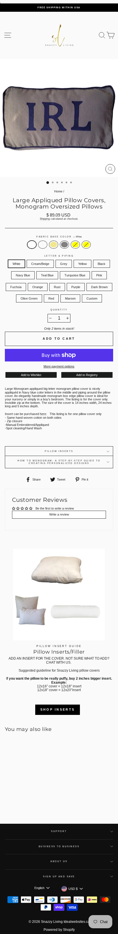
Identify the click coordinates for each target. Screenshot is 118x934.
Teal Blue (47, 275)
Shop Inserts (57, 709)
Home (58, 191)
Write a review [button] (59, 514)
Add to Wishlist (31, 375)
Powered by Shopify (59, 930)
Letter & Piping (59, 256)
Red (51, 298)
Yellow (82, 264)
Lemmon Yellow (75, 244)
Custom (91, 298)
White (31, 244)
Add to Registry (87, 375)
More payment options (59, 366)
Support (59, 831)
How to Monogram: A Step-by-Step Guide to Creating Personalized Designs (58, 462)
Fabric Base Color (59, 236)
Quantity (59, 309)
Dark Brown (99, 287)
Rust (57, 287)
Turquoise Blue (74, 275)
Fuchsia (15, 287)
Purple (75, 287)
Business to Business (59, 846)
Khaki (53, 244)
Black (101, 264)
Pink (99, 275)
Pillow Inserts (59, 451)
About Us (59, 861)
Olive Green (29, 298)
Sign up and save (59, 876)
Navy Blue (23, 275)
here (43, 414)
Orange (37, 287)
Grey (64, 244)
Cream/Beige (42, 244)
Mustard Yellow (86, 244)
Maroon (70, 298)
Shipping (45, 218)
